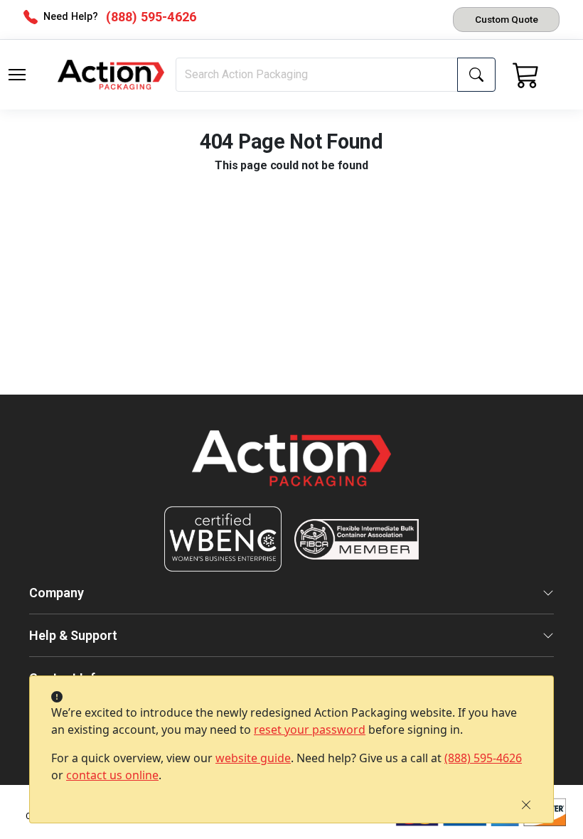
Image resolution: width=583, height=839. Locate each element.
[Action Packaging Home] (291, 468)
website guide (253, 758)
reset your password (309, 729)
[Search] (476, 75)
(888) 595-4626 (483, 758)
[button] (17, 75)
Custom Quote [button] (506, 19)
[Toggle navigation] (17, 75)
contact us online (112, 775)
